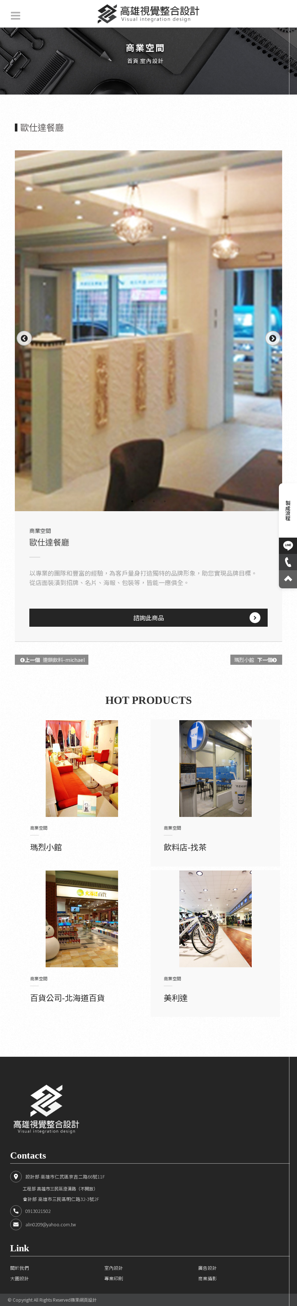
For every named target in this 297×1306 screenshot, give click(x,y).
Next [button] (272, 338)
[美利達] (215, 919)
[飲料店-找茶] (215, 768)
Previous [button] (24, 338)
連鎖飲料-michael (55, 659)
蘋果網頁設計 (84, 1300)
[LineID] (288, 546)
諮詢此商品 (148, 617)
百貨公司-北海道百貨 (67, 997)
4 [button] (164, 501)
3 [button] (154, 501)
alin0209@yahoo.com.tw (50, 1224)
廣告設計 (207, 1267)
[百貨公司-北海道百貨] (82, 919)
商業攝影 (207, 1278)
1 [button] (132, 501)
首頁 (133, 60)
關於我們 (19, 1267)
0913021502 (38, 1210)
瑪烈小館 (253, 659)
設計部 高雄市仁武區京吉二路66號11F (65, 1176)
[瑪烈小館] (82, 768)
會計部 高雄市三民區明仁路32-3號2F (61, 1199)
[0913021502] (288, 562)
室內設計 (152, 60)
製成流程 (288, 510)
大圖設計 (19, 1278)
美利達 (176, 997)
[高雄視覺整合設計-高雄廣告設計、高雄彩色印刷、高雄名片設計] (148, 14)
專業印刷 (113, 1278)
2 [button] (143, 501)
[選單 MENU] (15, 15)
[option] (148, 330)
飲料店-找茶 (185, 846)
